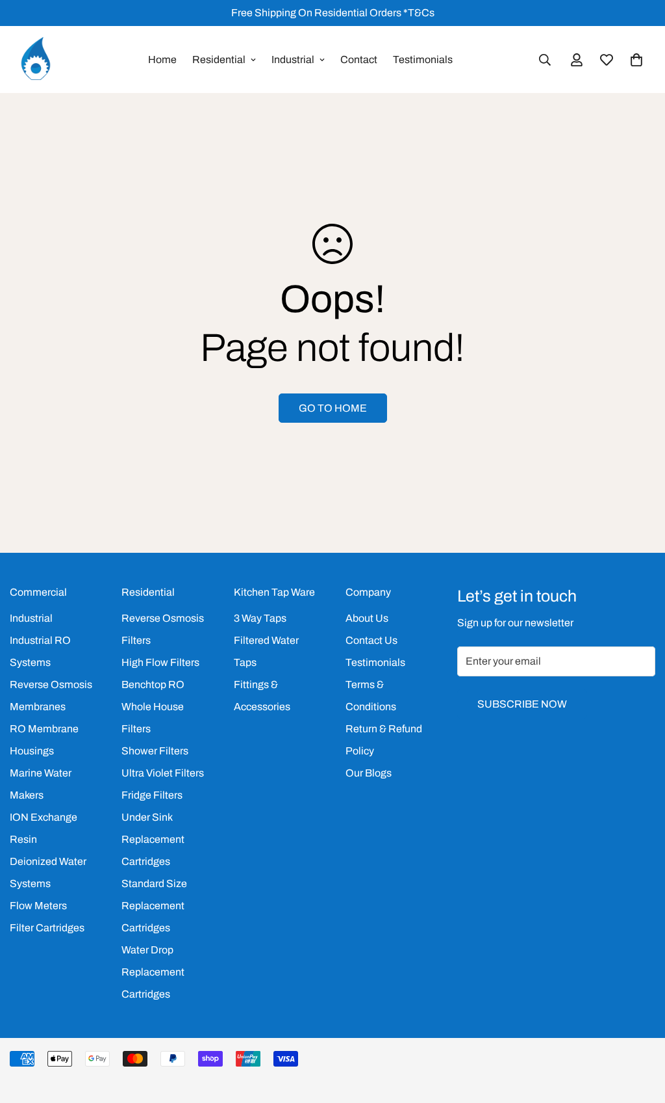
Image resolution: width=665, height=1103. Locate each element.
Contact (358, 59)
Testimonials (423, 59)
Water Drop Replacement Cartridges (152, 972)
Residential (218, 59)
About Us (366, 618)
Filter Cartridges (47, 927)
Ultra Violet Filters (162, 772)
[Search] (545, 60)
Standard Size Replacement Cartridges (154, 905)
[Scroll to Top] (640, 1032)
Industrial (292, 59)
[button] (636, 60)
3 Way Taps (260, 618)
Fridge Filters (151, 795)
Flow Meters (38, 905)
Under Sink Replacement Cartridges (152, 839)
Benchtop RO (152, 684)
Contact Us (371, 640)
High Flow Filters (160, 662)
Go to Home (333, 408)
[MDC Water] (36, 59)
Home (162, 59)
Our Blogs (368, 772)
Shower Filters (154, 750)
